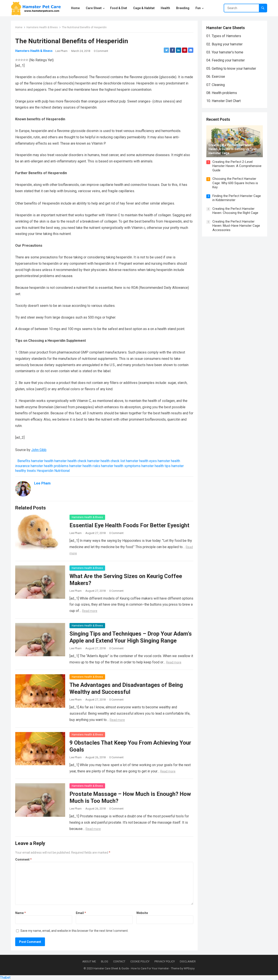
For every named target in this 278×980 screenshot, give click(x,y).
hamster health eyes (141, 461)
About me (89, 961)
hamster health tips (155, 466)
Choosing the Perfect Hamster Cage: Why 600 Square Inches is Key (235, 183)
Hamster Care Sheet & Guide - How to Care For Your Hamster (131, 968)
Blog (104, 961)
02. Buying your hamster (224, 44)
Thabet (5, 977)
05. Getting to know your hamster (231, 68)
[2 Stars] (19, 60)
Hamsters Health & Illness (42, 27)
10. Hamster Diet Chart (223, 101)
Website (142, 913)
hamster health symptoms (121, 466)
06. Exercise (215, 76)
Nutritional (62, 471)
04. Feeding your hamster (225, 60)
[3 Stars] (21, 60)
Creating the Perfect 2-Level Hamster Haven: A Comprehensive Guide (236, 166)
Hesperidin (45, 471)
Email (81, 913)
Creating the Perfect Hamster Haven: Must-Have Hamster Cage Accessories (236, 226)
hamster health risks (84, 466)
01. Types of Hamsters (223, 36)
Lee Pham (61, 51)
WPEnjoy (189, 968)
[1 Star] (16, 60)
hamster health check (70, 461)
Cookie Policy (139, 961)
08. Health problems (221, 93)
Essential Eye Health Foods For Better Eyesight (129, 525)
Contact (119, 961)
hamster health (42, 461)
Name (20, 913)
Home (18, 27)
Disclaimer (188, 961)
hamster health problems (49, 466)
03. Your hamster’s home (224, 52)
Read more (89, 611)
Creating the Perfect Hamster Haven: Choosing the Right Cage (235, 211)
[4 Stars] (24, 60)
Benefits (23, 461)
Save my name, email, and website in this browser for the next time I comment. (74, 930)
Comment (23, 859)
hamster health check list (106, 461)
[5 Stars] (27, 60)
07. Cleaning (215, 85)
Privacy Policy (164, 961)
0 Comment (101, 51)
